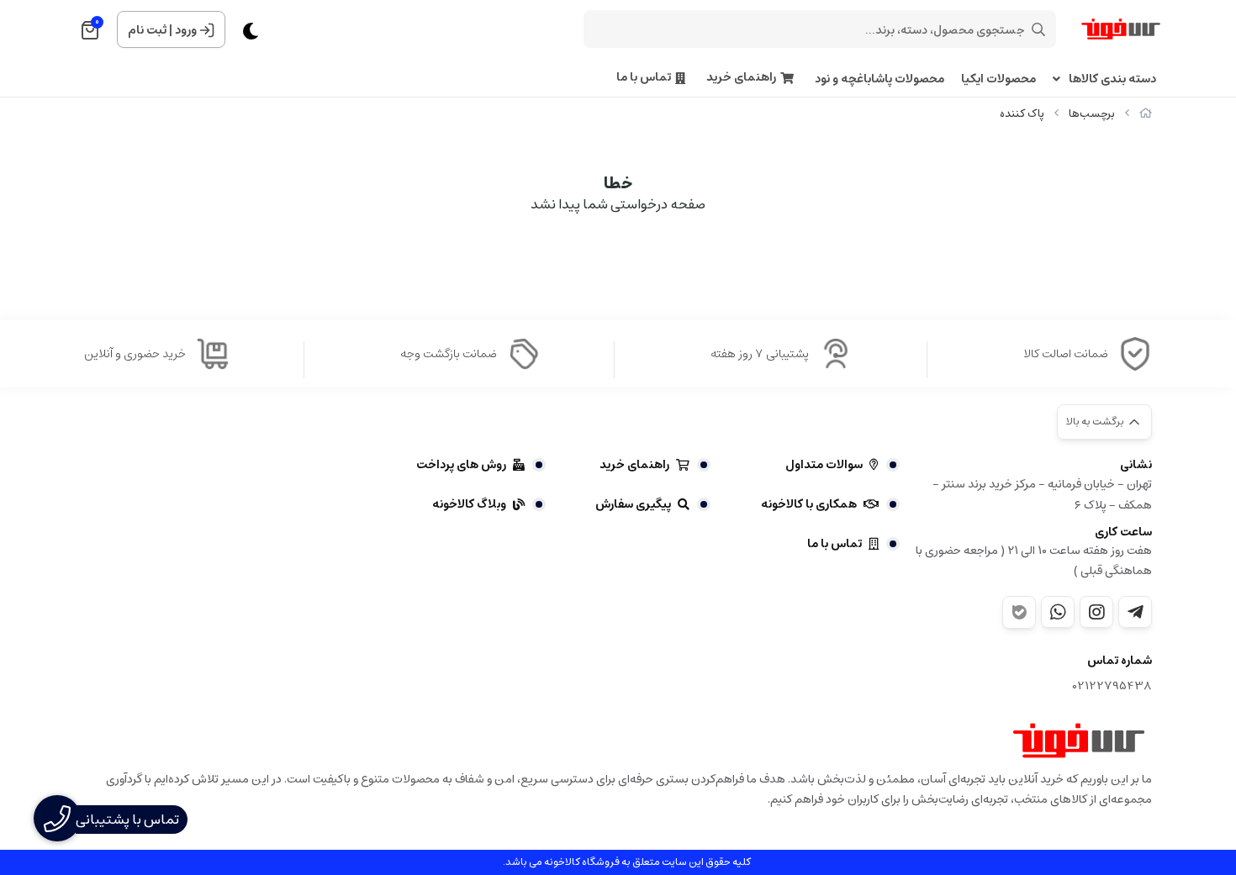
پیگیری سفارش (633, 504)
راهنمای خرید (741, 78)
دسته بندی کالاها (1112, 79)
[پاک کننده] (1079, 740)
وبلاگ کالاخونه (469, 504)
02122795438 (1112, 686)
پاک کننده (1022, 114)
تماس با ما (643, 78)
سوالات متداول (824, 464)
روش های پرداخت (461, 464)
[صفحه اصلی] (1145, 114)
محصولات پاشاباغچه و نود (879, 79)
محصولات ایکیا (998, 79)
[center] (1038, 29)
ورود (186, 30)
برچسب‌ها (1092, 114)
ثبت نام (147, 30)
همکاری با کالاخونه (809, 504)
